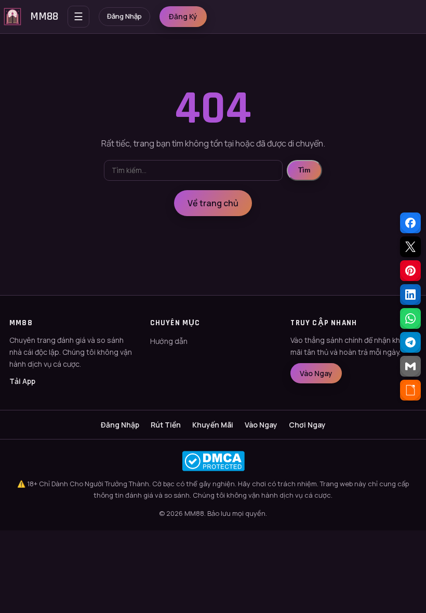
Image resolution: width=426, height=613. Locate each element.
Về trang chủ (213, 203)
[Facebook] (410, 222)
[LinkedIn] (410, 294)
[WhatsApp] (410, 318)
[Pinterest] (410, 270)
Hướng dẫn (169, 341)
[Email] (410, 366)
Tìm (304, 170)
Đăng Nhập (124, 16)
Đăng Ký (183, 16)
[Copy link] (410, 390)
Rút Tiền (166, 425)
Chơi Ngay (307, 425)
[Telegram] (410, 342)
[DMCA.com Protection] (213, 461)
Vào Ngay (316, 373)
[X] (410, 246)
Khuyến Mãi (212, 425)
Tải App (22, 381)
